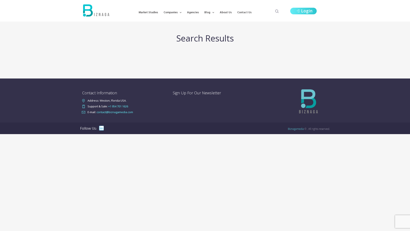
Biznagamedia (296, 129)
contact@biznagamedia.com (115, 112)
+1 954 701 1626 (118, 106)
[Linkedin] (101, 128)
